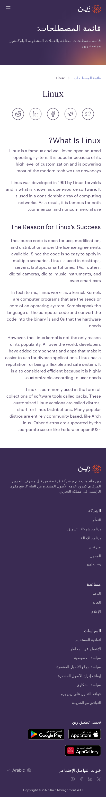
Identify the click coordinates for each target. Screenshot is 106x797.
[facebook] (53, 114)
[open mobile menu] (8, 9)
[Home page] (89, 9)
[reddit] (18, 114)
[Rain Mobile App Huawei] (83, 751)
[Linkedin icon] (90, 780)
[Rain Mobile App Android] (46, 735)
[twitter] (88, 114)
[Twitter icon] (99, 780)
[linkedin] (35, 114)
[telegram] (70, 114)
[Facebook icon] (81, 780)
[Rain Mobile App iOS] (84, 735)
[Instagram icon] (73, 780)
